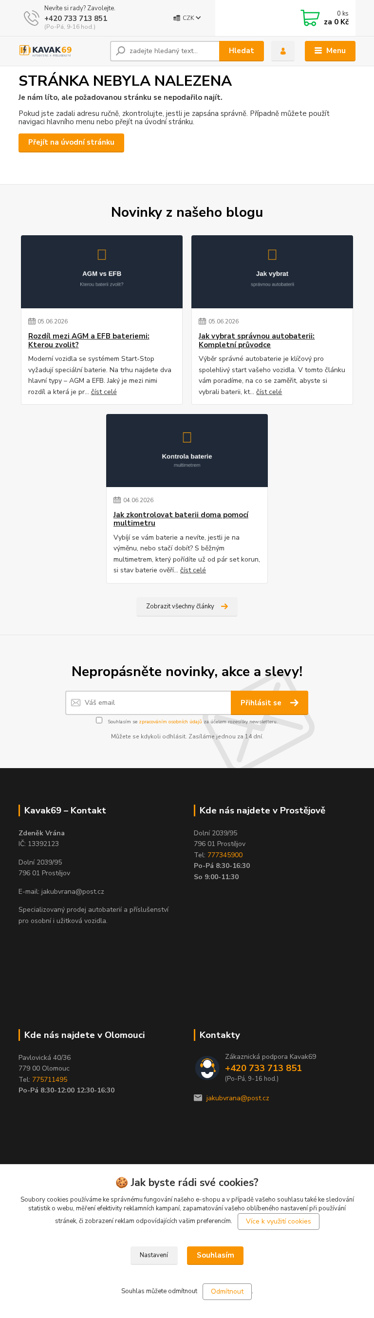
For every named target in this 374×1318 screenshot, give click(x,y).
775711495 (49, 1079)
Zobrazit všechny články (180, 606)
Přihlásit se (262, 703)
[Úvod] (61, 51)
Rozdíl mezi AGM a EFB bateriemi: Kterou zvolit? (89, 340)
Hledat (241, 51)
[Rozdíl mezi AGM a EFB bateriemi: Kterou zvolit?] (102, 271)
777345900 (225, 855)
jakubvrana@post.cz (237, 1098)
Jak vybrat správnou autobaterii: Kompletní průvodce (257, 340)
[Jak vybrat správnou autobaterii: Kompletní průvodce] (272, 271)
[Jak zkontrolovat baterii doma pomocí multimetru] (187, 450)
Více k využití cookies (278, 1221)
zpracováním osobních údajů (170, 721)
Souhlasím (215, 1255)
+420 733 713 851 (75, 18)
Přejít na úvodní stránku (71, 142)
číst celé (104, 391)
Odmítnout (227, 1291)
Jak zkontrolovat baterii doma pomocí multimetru (180, 519)
